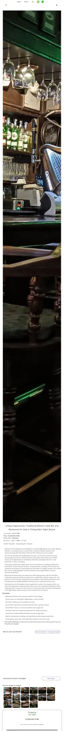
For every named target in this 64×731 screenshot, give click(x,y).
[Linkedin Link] (39, 1)
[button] (19, 1)
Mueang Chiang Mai (21, 544)
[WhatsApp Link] (43, 1)
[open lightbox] (7, 690)
